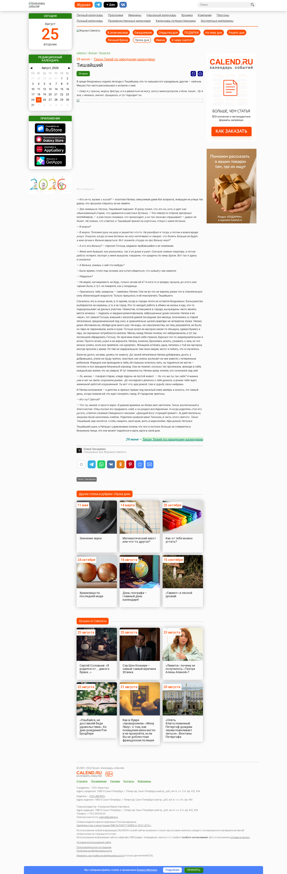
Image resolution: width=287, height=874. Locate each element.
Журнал (92, 53)
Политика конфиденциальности (94, 850)
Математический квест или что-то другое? (139, 540)
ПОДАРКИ (191, 32)
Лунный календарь (90, 21)
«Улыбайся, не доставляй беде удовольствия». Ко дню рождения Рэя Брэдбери (93, 726)
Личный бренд (118, 40)
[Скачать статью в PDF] (193, 73)
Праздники (115, 15)
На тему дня (213, 32)
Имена (160, 40)
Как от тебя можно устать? (179, 540)
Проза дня (142, 40)
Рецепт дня (236, 32)
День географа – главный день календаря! (135, 596)
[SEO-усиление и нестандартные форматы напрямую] (231, 140)
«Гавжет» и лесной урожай (179, 594)
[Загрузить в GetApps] (50, 161)
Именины (135, 15)
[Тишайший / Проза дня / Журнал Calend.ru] (140, 464)
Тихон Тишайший (87, 479)
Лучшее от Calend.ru (92, 621)
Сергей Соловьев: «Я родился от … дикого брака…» (94, 669)
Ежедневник (143, 32)
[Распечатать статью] (200, 73)
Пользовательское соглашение (94, 847)
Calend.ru (81, 53)
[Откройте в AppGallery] (50, 149)
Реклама (115, 781)
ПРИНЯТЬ (193, 870)
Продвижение (99, 781)
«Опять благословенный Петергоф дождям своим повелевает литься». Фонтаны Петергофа (179, 728)
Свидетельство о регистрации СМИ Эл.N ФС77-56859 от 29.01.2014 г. (114, 825)
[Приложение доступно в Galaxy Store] (50, 139)
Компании (205, 15)
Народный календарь (161, 15)
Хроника (187, 15)
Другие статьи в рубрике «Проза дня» (104, 494)
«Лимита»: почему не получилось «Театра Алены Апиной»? (180, 669)
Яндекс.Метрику (147, 870)
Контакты (128, 781)
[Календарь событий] (49, 5)
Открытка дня (168, 32)
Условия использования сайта (94, 842)
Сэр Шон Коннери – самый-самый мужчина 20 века (139, 669)
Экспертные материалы (217, 21)
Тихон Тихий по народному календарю (124, 59)
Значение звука (91, 538)
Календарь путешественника (176, 21)
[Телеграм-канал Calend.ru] (98, 5)
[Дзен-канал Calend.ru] (111, 5)
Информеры (144, 781)
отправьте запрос (240, 837)
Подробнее (172, 870)
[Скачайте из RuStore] (50, 129)
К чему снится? (182, 40)
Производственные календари (129, 21)
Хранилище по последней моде (91, 594)
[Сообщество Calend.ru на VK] (123, 5)
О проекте (82, 781)
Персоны (223, 15)
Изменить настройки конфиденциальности (100, 855)
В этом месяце (118, 32)
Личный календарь (90, 15)
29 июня (83, 73)
